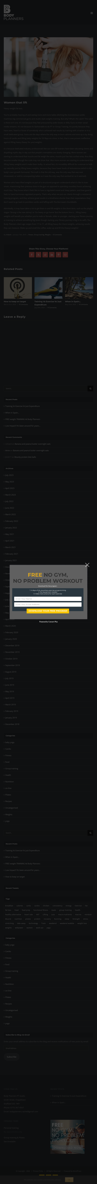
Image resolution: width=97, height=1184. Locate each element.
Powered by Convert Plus (48, 622)
